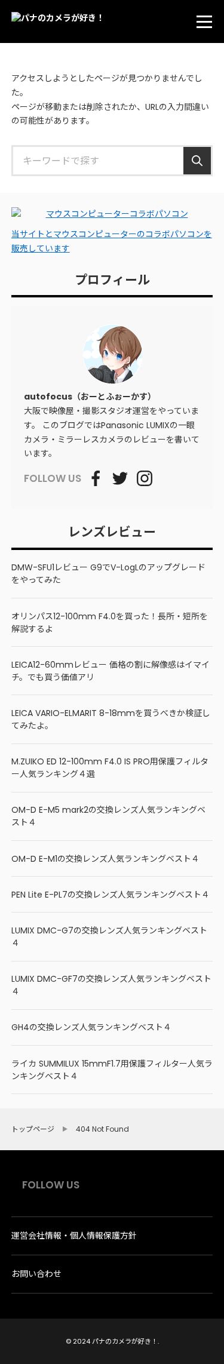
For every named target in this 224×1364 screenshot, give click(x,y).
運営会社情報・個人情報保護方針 (74, 1236)
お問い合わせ (36, 1274)
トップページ (32, 1129)
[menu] (204, 21)
